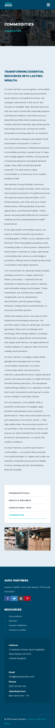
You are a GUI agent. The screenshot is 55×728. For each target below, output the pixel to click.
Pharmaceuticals (19, 493)
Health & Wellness (20, 500)
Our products (15, 616)
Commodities (16, 515)
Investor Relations (18, 625)
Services (13, 621)
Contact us (32, 719)
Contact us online (17, 630)
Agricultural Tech (20, 507)
